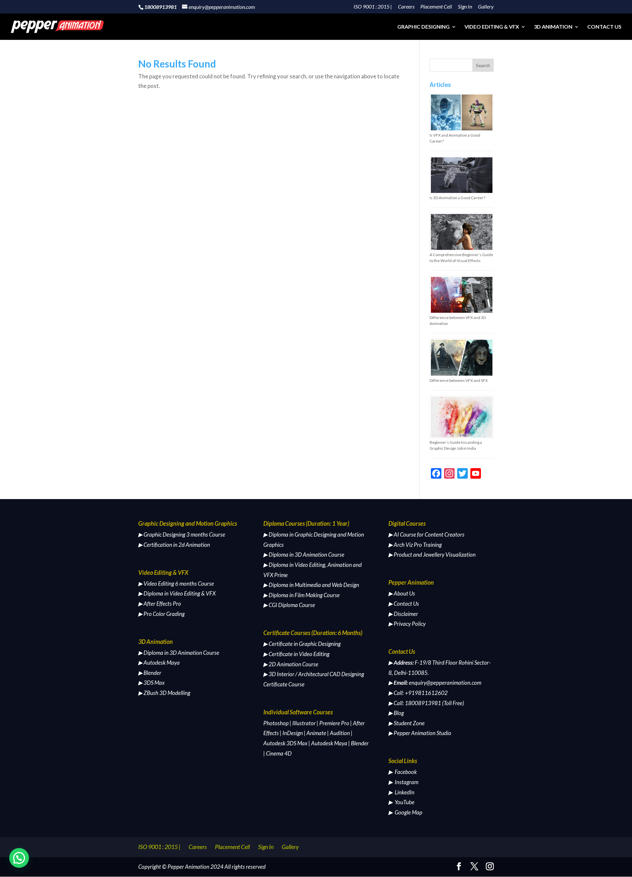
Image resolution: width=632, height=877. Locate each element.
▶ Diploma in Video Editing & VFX (177, 593)
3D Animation (553, 27)
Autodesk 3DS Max (285, 743)
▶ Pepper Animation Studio (419, 733)
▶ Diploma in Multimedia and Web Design (311, 584)
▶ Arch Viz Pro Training (415, 544)
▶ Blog (396, 712)
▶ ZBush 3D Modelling (164, 692)
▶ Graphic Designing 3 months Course (181, 534)
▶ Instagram (403, 782)
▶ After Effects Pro (159, 603)
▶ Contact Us (403, 603)
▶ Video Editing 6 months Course (176, 583)
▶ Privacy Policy (407, 623)
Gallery (486, 7)
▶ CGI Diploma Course (289, 604)
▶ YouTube (401, 802)
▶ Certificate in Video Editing (296, 654)
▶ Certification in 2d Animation (174, 544)
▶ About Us (401, 593)
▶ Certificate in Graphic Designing (302, 643)
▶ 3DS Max (151, 682)
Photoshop (276, 723)
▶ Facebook (402, 771)
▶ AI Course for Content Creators (426, 534)
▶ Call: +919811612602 (418, 692)
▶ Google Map (405, 812)
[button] (19, 858)
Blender (360, 743)
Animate (316, 733)
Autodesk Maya (329, 743)
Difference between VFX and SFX (459, 380)
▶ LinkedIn (401, 792)
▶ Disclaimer (403, 613)
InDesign (292, 733)
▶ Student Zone (406, 723)
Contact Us (604, 27)
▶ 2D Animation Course (290, 664)
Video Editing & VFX (491, 27)
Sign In (465, 7)
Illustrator (304, 723)
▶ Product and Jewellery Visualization (432, 554)
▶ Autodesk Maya (159, 662)
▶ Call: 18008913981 (414, 703)
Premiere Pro (334, 723)
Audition (340, 733)
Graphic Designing (423, 27)
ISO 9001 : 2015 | (373, 7)
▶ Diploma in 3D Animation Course (178, 652)
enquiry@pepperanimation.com (445, 682)
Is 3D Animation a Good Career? (457, 197)
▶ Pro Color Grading (161, 613)
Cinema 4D (279, 753)
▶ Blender (149, 672)
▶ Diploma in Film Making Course (301, 595)
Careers (406, 7)
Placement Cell (436, 7)
